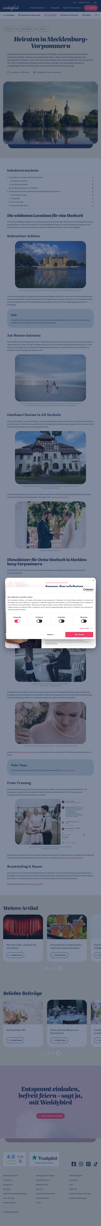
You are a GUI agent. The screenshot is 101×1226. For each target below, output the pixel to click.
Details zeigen (85, 628)
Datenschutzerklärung (51, 643)
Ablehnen (50, 634)
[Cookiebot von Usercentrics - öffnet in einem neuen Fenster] (84, 589)
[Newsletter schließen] (93, 580)
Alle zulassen (79, 634)
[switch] (39, 621)
